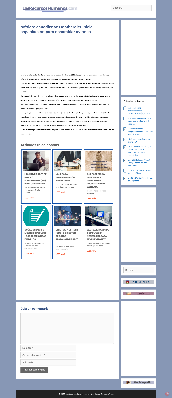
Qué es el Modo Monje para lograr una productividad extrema (96, 180)
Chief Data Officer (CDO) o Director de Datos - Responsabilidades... (67, 236)
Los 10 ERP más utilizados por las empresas (140, 179)
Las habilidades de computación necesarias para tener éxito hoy (140, 131)
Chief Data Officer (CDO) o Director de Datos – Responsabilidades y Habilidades (139, 151)
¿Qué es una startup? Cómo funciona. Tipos (139, 171)
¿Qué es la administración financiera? (65, 177)
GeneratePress (107, 394)
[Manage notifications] (167, 394)
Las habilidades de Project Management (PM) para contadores (139, 163)
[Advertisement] (67, 55)
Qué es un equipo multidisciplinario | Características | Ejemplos (139, 111)
